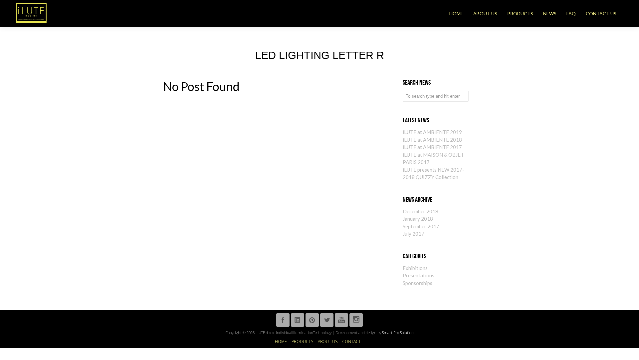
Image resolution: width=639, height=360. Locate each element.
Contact (351, 341)
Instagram (356, 320)
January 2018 (418, 219)
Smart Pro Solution (398, 332)
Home (281, 341)
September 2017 (421, 226)
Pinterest (312, 320)
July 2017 (413, 234)
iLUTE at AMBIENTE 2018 (432, 140)
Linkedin (297, 320)
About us (327, 341)
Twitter (326, 320)
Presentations (418, 275)
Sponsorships (417, 283)
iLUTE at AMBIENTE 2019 (432, 132)
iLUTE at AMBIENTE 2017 (432, 147)
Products (302, 341)
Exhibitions (415, 268)
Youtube (341, 320)
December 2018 (420, 211)
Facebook (283, 320)
